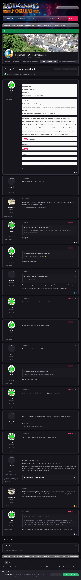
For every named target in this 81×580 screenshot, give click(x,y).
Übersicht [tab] (7, 61)
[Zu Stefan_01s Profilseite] (11, 416)
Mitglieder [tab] (16, 61)
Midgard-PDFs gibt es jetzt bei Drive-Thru (17, 31)
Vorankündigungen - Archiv (27, 74)
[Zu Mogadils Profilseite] (11, 181)
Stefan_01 (11, 422)
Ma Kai (11, 466)
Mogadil (11, 187)
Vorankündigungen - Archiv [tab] (48, 61)
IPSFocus (48, 566)
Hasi (11, 354)
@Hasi (25, 149)
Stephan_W (11, 207)
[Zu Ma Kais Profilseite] (11, 460)
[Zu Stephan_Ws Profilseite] (11, 201)
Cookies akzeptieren (71, 575)
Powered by (71, 566)
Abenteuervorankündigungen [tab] (30, 61)
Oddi (8, 74)
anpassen (24, 576)
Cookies (30, 566)
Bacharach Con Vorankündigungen (31, 55)
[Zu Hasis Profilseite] (11, 348)
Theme (43, 566)
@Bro (25, 139)
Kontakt (25, 566)
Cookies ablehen (56, 575)
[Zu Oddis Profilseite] (5, 74)
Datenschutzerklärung (15, 566)
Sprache (5, 566)
